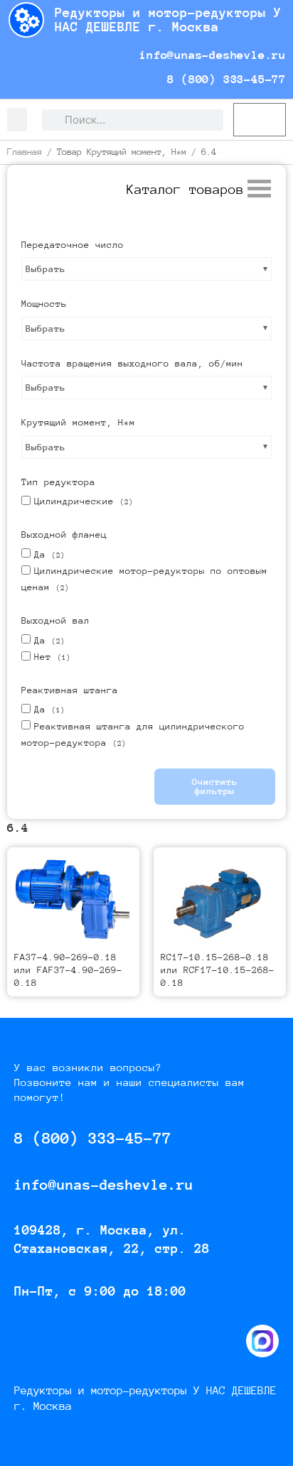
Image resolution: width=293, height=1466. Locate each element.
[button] (17, 119)
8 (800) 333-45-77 (223, 79)
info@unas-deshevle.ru (209, 55)
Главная (24, 151)
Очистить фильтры (215, 786)
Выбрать (45, 269)
